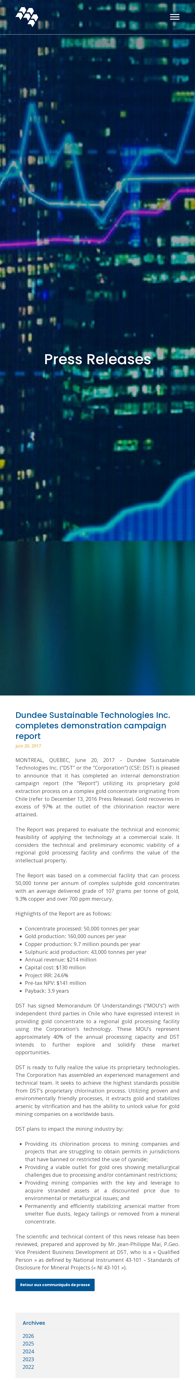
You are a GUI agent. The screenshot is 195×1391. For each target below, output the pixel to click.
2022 (28, 1366)
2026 (28, 1335)
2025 (28, 1343)
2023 (28, 1359)
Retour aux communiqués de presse (55, 1284)
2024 (28, 1351)
